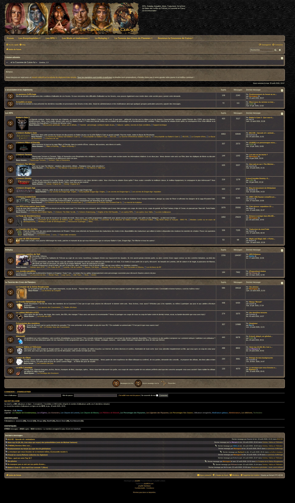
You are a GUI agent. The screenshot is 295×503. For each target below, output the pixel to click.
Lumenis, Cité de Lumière (72, 267)
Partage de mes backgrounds (261, 358)
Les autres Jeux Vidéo (144, 212)
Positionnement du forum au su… (263, 94)
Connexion (9, 392)
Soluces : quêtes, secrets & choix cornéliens (133, 125)
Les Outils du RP (54, 267)
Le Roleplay (101, 38)
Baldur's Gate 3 (23, 117)
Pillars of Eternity (52, 146)
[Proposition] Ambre (257, 271)
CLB (14, 410)
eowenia (19, 421)
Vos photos (253, 287)
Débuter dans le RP (37, 267)
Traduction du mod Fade (259, 229)
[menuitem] (22, 45)
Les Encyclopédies (29, 38)
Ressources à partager (77, 221)
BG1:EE (113, 137)
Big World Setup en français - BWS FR (171, 220)
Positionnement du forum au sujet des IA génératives (29, 449)
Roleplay (9, 250)
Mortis (19, 410)
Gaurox (252, 135)
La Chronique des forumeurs (48, 373)
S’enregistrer (24, 392)
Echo (235, 458)
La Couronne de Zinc (38, 275)
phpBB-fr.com (148, 483)
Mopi (251, 208)
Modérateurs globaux (220, 413)
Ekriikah (252, 190)
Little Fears (77, 275)
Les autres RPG (127, 212)
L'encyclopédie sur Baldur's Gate (95, 137)
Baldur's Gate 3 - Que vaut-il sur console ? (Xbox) (28, 467)
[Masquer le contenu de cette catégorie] (282, 90)
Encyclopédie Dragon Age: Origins (92, 192)
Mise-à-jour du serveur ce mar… (262, 102)
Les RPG (50, 38)
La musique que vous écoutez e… (263, 368)
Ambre (93, 275)
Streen (251, 231)
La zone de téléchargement (28, 239)
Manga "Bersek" (255, 302)
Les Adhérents (246, 413)
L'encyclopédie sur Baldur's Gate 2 (166, 137)
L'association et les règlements (19, 90)
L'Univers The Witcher (25, 164)
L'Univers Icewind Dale (26, 197)
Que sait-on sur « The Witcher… (262, 164)
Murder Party (54, 275)
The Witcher (50, 168)
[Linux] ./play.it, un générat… (261, 336)
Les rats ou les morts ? (258, 155)
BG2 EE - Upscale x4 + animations (21, 439)
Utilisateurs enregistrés (202, 413)
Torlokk (252, 314)
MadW (49, 421)
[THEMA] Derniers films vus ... (20, 446)
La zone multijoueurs (163, 212)
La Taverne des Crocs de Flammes (133, 38)
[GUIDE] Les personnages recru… (263, 143)
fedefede (77, 429)
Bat (250, 325)
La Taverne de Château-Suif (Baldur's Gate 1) (62, 137)
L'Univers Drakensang (86, 212)
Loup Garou (65, 275)
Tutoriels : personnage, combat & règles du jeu (97, 125)
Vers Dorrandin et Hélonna (134, 267)
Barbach (252, 369)
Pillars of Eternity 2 (68, 146)
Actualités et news (24, 102)
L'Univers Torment (24, 155)
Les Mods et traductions (75, 38)
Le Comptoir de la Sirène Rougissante (32, 287)
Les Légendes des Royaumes (157, 413)
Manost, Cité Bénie (92, 267)
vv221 (251, 104)
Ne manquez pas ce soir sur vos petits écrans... (27, 464)
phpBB (137, 481)
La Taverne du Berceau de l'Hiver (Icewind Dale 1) (64, 202)
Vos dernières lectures (258, 312)
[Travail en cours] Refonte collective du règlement (28, 455)
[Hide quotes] (282, 58)
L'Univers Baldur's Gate (26, 133)
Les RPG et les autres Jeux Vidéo (30, 206)
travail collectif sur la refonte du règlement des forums (54, 77)
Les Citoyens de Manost (90, 413)
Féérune (234, 464)
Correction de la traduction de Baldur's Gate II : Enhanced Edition (127, 220)
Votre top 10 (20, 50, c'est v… (260, 347)
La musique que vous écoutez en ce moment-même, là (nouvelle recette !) (37, 452)
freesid (30, 421)
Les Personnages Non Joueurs (181, 413)
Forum (10, 38)
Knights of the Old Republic (108, 212)
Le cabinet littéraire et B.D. (27, 312)
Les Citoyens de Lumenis (70, 413)
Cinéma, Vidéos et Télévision (28, 347)
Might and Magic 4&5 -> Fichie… (262, 239)
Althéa (251, 256)
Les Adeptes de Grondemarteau (24, 413)
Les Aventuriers (54, 413)
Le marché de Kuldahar (133, 202)
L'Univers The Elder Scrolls (65, 212)
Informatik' (20, 336)
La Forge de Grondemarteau (28, 216)
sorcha (252, 166)
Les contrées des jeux (45, 363)
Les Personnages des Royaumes (132, 413)
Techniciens (257, 413)
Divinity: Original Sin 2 (72, 184)
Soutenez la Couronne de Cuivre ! (175, 38)
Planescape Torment (37, 160)
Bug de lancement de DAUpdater (262, 188)
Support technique (160, 125)
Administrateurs (234, 413)
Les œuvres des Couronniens (49, 307)
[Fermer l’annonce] (282, 71)
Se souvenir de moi (148, 395)
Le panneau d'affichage (26, 94)
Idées (90, 221)
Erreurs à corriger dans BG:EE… (262, 216)
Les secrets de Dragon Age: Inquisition (146, 192)
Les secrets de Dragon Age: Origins (63, 192)
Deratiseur (253, 323)
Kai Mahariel (75, 421)
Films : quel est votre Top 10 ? (20, 458)
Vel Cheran (253, 273)
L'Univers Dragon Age (25, 188)
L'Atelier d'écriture (70, 307)
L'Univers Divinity (23, 178)
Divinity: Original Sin (53, 184)
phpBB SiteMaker (144, 486)
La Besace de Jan (51, 138)
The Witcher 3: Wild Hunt (96, 168)
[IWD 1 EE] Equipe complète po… (262, 197)
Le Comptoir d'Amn (198, 137)
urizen (251, 199)
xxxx (55, 235)
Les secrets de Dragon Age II (119, 192)
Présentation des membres (28, 323)
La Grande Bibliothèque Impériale (30, 302)
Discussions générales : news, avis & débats (60, 125)
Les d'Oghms (42, 413)
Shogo (39, 421)
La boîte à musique (24, 368)
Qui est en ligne (12, 401)
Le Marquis (253, 349)
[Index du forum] (73, 19)
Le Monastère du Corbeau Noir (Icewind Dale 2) (104, 202)
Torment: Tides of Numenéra (59, 160)
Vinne (86, 275)
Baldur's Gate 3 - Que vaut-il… (261, 117)
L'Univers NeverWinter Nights (41, 212)
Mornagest (253, 96)
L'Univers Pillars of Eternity (28, 143)
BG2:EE (186, 137)
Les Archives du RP (153, 267)
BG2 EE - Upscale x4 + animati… (262, 133)
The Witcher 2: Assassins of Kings (71, 168)
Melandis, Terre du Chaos (111, 267)
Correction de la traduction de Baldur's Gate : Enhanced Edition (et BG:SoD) (68, 220)
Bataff (251, 241)
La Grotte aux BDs (44, 316)
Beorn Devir (61, 421)
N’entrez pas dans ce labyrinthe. (144, 492)
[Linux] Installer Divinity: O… (258, 178)
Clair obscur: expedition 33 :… (261, 206)
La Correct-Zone (43, 235)
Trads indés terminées (67, 235)
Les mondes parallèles (26, 271)
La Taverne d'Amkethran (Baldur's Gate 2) (135, 137)
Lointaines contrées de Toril (28, 254)
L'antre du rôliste (23, 358)
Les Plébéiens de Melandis (109, 413)
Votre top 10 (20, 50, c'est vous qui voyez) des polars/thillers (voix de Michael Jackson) (42, 442)
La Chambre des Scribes (27, 229)
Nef (250, 119)
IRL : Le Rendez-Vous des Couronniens (55, 327)
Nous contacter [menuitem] (205, 475)
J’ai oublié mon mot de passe (129, 395)
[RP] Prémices (255, 254)
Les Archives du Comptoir (51, 290)
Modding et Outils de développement (51, 221)
